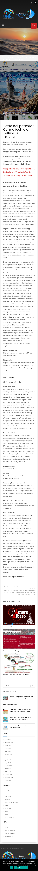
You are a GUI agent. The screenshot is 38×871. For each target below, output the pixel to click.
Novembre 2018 (9, 777)
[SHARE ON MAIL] (17, 586)
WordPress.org (9, 836)
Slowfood (11, 378)
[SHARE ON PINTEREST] (14, 586)
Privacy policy (23, 868)
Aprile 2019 (8, 768)
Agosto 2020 (8, 745)
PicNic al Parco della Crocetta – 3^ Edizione (16, 675)
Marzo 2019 (8, 771)
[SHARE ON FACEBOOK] (7, 586)
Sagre (17, 116)
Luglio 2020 (8, 748)
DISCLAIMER (4, 849)
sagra (26, 594)
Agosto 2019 (8, 760)
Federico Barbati (14, 113)
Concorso (7, 799)
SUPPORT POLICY (14, 849)
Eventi (8, 50)
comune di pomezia (9, 592)
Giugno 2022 (8, 739)
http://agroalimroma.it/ (16, 577)
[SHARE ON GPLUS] (11, 586)
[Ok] (36, 865)
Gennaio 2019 (8, 774)
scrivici (34, 26)
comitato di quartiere (29, 590)
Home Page (12, 116)
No (16, 868)
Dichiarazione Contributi (11, 802)
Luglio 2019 (8, 763)
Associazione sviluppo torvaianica (12, 590)
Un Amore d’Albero (8, 627)
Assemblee (8, 791)
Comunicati (8, 796)
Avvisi (6, 794)
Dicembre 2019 (9, 757)
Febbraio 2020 (8, 754)
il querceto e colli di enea (22, 592)
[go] (32, 686)
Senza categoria (9, 817)
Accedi (6, 827)
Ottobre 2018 (8, 780)
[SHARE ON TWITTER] (4, 586)
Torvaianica (31, 594)
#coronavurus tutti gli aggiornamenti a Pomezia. (17, 651)
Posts (6, 811)
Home (2, 50)
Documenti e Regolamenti (10, 704)
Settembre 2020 (9, 742)
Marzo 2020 (8, 751)
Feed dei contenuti (10, 830)
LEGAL (23, 849)
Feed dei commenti (10, 833)
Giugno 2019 (8, 766)
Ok (11, 868)
